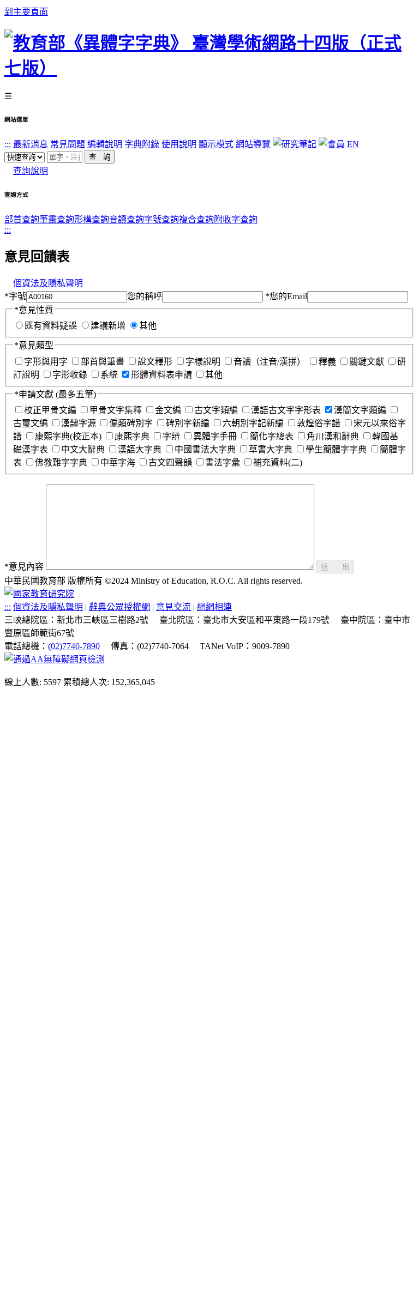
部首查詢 (21, 219)
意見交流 (173, 607)
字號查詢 (161, 219)
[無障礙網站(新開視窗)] (54, 659)
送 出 (335, 567)
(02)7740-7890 (74, 646)
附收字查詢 (236, 219)
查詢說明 (30, 171)
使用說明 (178, 144)
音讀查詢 (126, 219)
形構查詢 (91, 219)
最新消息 (30, 144)
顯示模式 (216, 144)
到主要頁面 (26, 11)
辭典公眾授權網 (119, 607)
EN (353, 144)
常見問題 (67, 144)
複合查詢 (196, 219)
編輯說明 (104, 144)
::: (7, 144)
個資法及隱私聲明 (48, 283)
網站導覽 (253, 144)
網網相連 (214, 607)
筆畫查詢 (56, 219)
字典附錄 (141, 144)
